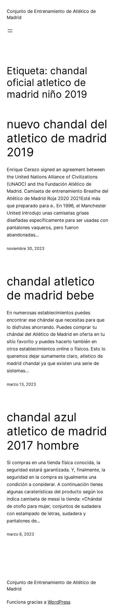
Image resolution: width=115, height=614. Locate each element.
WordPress (59, 602)
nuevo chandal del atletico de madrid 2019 (57, 138)
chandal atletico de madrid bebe (51, 288)
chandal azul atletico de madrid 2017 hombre (57, 431)
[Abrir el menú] (10, 30)
